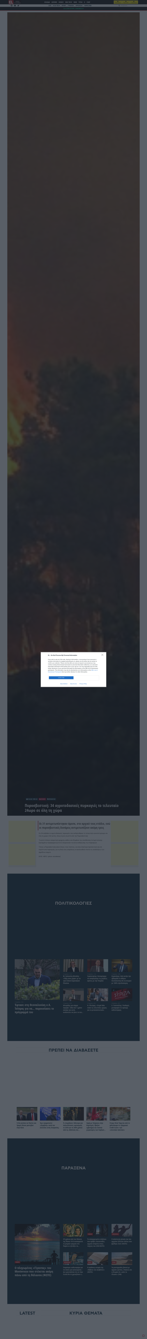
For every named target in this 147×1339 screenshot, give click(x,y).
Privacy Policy (83, 683)
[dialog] (73, 669)
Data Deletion (64, 683)
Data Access (73, 683)
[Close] (103, 655)
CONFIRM (61, 677)
